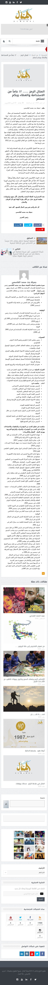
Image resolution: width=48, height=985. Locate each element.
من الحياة (29, 103)
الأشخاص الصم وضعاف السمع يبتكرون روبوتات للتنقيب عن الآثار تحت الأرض (24, 680)
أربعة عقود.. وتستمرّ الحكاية (35, 750)
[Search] (6, 804)
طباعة (19, 103)
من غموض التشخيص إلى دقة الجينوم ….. (30, 646)
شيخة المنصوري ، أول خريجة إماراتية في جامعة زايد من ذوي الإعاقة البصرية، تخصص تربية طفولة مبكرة (28, 254)
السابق (30, 238)
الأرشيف (41, 868)
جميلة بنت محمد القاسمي (24, 282)
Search (42, 798)
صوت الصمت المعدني (37, 615)
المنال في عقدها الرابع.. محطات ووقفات (30, 783)
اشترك (41, 899)
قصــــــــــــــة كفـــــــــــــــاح (38, 714)
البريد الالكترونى (9, 103)
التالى (17, 249)
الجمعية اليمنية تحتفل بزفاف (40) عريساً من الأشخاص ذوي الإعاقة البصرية (20, 242)
